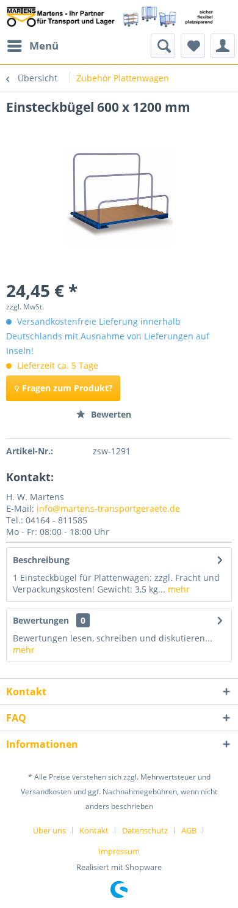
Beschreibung (41, 560)
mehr (177, 589)
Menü (44, 46)
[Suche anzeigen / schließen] (163, 46)
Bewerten (109, 414)
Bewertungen (41, 620)
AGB (189, 830)
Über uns (49, 830)
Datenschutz (145, 830)
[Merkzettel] (193, 46)
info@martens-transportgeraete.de (108, 508)
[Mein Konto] (223, 46)
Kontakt (94, 830)
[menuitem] (32, 46)
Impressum (119, 851)
